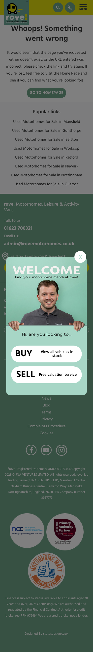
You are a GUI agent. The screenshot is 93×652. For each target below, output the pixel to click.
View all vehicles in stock (44, 354)
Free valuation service (46, 374)
